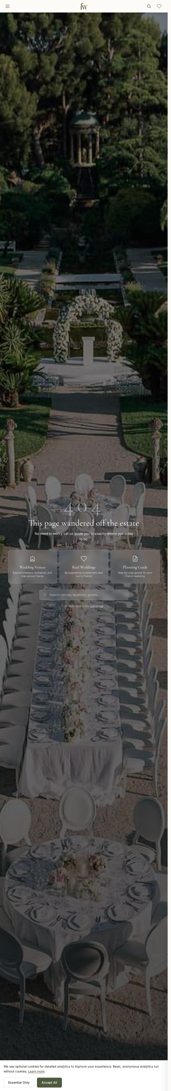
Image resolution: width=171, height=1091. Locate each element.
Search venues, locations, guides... (74, 595)
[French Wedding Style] (84, 6)
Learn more (36, 1071)
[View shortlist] (159, 6)
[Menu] (7, 6)
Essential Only (19, 1082)
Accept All (49, 1082)
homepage (96, 606)
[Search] (149, 6)
